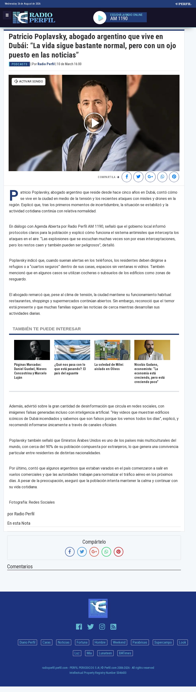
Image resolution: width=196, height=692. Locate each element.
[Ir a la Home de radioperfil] (98, 608)
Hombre (100, 642)
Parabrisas (140, 642)
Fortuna (82, 642)
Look (182, 642)
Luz (77, 653)
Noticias (64, 642)
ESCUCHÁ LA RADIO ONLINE (126, 15)
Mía (89, 653)
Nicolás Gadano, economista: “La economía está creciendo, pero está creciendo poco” (149, 373)
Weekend (119, 642)
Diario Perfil (27, 642)
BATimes (125, 653)
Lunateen (105, 653)
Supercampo (163, 642)
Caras (47, 642)
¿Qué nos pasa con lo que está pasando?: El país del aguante (70, 369)
